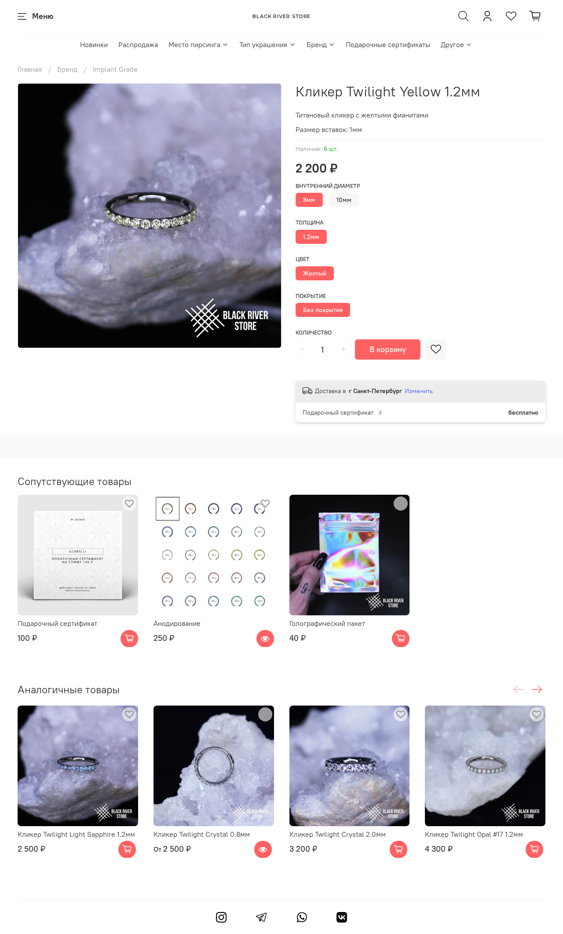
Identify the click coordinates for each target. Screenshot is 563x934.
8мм (309, 200)
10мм (343, 200)
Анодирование (177, 622)
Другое (452, 44)
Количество (314, 332)
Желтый (314, 273)
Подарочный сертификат (57, 622)
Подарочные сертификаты (388, 44)
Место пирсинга (194, 44)
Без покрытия (323, 310)
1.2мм (311, 237)
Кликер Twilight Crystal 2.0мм (337, 834)
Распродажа (138, 44)
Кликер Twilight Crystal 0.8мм (202, 834)
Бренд (317, 44)
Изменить (419, 391)
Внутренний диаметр (328, 186)
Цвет (303, 259)
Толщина (309, 222)
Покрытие (311, 296)
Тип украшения (263, 44)
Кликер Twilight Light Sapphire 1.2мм (76, 834)
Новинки (94, 44)
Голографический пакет (327, 622)
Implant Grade (115, 69)
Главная (30, 69)
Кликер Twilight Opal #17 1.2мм (474, 834)
